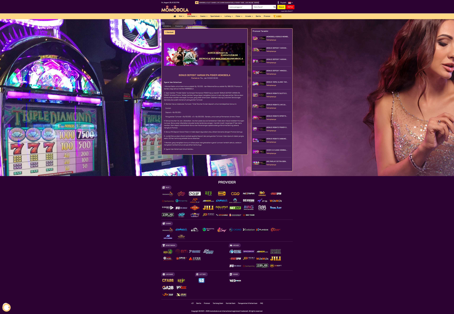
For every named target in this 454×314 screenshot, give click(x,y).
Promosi (267, 16)
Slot (180, 16)
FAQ (261, 303)
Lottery (228, 16)
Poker (238, 16)
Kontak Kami (230, 303)
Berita (258, 16)
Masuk (281, 7)
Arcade (248, 16)
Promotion (179, 26)
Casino (202, 16)
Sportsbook (215, 16)
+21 (192, 303)
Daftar (290, 7)
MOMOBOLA (167, 26)
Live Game (191, 16)
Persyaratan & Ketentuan (247, 303)
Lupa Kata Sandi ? (287, 11)
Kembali (170, 32)
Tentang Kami (218, 303)
